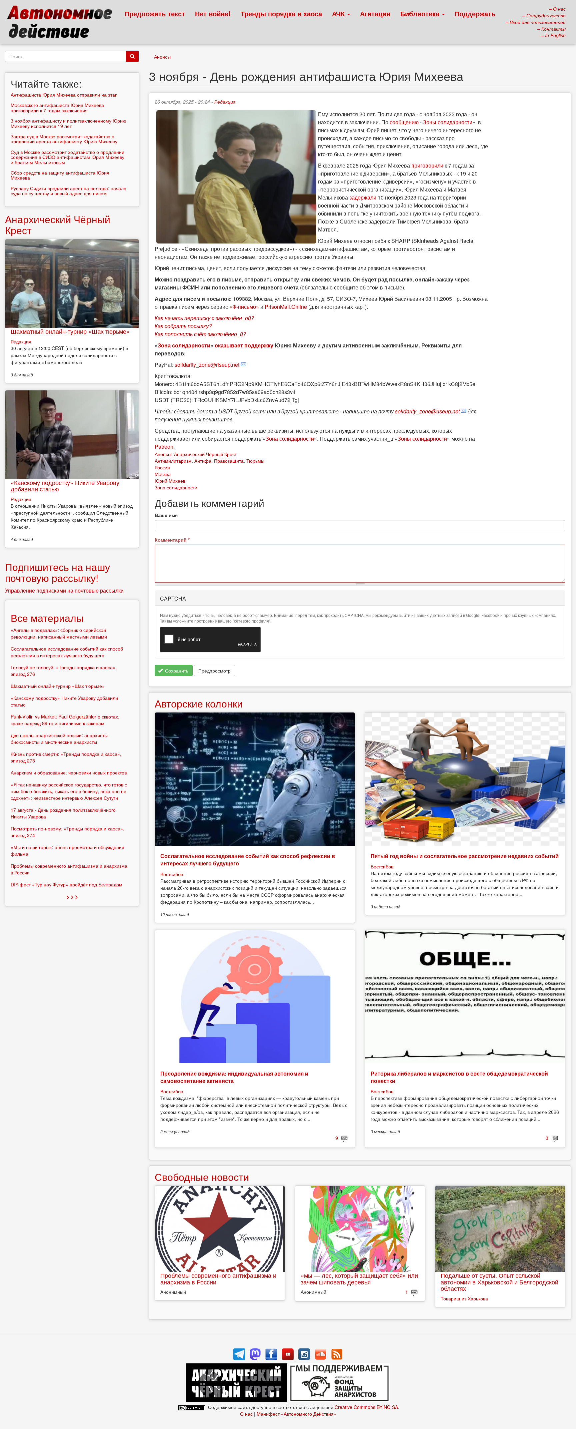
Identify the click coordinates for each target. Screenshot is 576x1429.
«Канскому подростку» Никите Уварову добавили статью (65, 485)
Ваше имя (166, 515)
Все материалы (47, 618)
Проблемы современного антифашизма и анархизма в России (218, 1278)
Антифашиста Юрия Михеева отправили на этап (64, 94)
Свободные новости (202, 1177)
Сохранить (176, 670)
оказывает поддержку (244, 345)
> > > (72, 896)
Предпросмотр (214, 670)
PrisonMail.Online (286, 306)
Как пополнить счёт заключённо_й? (200, 334)
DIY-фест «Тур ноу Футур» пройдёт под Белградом (66, 884)
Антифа (202, 460)
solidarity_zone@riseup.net (207, 364)
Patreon (164, 446)
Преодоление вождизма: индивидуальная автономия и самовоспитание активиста (234, 1077)
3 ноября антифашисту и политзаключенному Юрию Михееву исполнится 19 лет (68, 123)
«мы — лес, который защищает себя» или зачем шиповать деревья (359, 1278)
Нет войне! (213, 13)
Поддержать (475, 13)
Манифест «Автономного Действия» (296, 1413)
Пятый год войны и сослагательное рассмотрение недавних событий (465, 856)
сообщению (404, 122)
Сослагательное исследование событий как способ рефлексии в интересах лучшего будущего (247, 859)
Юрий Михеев (170, 480)
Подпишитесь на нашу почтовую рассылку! (57, 572)
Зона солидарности (184, 345)
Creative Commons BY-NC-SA (366, 1407)
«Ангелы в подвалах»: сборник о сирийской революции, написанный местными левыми (59, 633)
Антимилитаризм (173, 460)
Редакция (224, 101)
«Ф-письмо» (244, 306)
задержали (362, 197)
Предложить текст (155, 13)
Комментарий (172, 539)
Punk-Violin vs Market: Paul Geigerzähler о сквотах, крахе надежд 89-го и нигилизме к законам (65, 719)
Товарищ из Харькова (464, 1298)
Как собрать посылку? (183, 326)
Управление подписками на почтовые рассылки (64, 590)
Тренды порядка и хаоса (281, 13)
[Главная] (62, 23)
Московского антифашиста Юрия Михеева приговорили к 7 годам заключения (57, 107)
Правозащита (229, 460)
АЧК (339, 13)
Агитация (375, 13)
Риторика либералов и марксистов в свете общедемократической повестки (459, 1077)
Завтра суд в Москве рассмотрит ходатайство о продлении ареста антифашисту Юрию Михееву (64, 139)
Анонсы (162, 56)
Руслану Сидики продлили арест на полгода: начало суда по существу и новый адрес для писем (68, 191)
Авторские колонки (199, 703)
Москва (163, 474)
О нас (246, 1413)
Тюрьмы (255, 460)
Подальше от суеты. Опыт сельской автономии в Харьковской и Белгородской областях (499, 1282)
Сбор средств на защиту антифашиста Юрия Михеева (60, 175)
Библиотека (420, 13)
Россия (162, 467)
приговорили (427, 165)
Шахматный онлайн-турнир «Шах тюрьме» (70, 331)
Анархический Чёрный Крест (205, 454)
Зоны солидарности (447, 122)
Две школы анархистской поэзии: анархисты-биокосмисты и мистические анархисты (60, 738)
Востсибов (171, 874)
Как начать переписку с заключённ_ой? (204, 318)
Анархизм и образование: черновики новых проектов (69, 772)
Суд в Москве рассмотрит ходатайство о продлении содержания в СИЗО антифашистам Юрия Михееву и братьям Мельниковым (67, 157)
